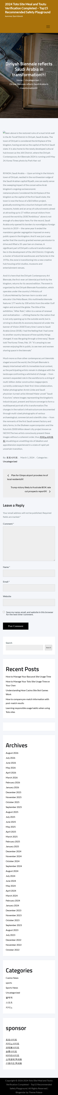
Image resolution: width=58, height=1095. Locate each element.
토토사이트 (12, 457)
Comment (8, 523)
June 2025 (11, 821)
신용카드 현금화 (14, 1063)
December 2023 (13, 910)
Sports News (12, 987)
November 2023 (14, 915)
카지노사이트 (12, 1043)
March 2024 (12, 895)
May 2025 (11, 826)
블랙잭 (9, 997)
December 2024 (13, 851)
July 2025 (10, 816)
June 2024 (11, 880)
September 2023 (14, 925)
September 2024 (14, 866)
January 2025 (12, 846)
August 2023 (12, 930)
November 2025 (14, 797)
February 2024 (13, 900)
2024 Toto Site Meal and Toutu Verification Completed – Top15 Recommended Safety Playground (27, 8)
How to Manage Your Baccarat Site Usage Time (28, 676)
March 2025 (12, 836)
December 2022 (13, 940)
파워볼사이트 (12, 1047)
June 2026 (11, 762)
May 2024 (11, 885)
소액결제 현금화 (14, 1059)
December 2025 (13, 792)
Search (9, 642)
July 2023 (10, 935)
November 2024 (14, 856)
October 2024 (12, 861)
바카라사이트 (12, 1055)
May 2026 (11, 767)
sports (9, 982)
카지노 (9, 1007)
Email (6, 581)
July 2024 (10, 876)
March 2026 (12, 777)
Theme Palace (35, 1092)
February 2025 (13, 841)
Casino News (12, 977)
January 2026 (12, 787)
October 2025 (12, 802)
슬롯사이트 (11, 1051)
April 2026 (11, 772)
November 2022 (14, 944)
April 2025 (11, 831)
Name (6, 567)
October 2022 (12, 949)
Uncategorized (10, 461)
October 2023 (12, 920)
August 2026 (12, 753)
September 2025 (14, 807)
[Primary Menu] (48, 26)
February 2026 (13, 782)
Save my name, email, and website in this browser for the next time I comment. (29, 613)
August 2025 (12, 812)
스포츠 (9, 1002)
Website (7, 596)
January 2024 (12, 905)
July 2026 (10, 757)
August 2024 (12, 871)
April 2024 (11, 890)
